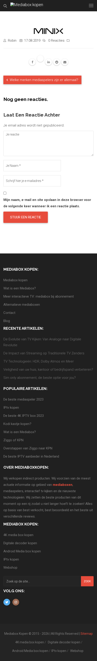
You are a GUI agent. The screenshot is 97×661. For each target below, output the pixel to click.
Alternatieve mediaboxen (21, 305)
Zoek (87, 581)
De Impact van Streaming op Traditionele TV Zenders (43, 353)
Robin (12, 40)
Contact (9, 313)
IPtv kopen (11, 408)
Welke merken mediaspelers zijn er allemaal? (43, 80)
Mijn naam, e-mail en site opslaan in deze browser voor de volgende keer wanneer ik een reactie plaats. (47, 203)
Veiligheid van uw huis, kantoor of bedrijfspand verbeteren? (48, 369)
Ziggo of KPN (13, 440)
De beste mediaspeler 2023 (23, 399)
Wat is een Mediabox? (19, 288)
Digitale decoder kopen (20, 543)
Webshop (10, 568)
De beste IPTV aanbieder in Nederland (31, 456)
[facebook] (32, 62)
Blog (6, 321)
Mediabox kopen (15, 280)
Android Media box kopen (22, 551)
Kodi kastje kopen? (17, 424)
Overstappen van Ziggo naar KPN (27, 448)
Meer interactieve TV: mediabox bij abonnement (38, 296)
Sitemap (87, 633)
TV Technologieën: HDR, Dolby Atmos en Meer (38, 361)
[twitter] (40, 58)
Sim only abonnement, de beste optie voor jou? (39, 378)
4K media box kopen (18, 535)
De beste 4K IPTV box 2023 (23, 416)
